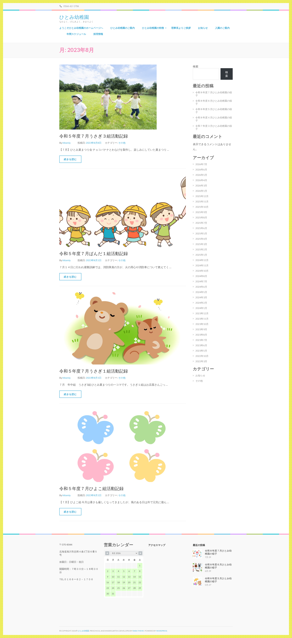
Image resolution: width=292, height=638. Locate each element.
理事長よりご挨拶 (181, 27)
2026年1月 (201, 190)
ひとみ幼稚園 (74, 16)
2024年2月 (201, 302)
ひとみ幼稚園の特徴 (153, 27)
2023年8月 (201, 334)
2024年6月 (201, 286)
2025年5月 (201, 233)
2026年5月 (201, 174)
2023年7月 (201, 339)
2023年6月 (201, 345)
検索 (195, 66)
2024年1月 (201, 308)
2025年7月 (201, 222)
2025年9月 (201, 212)
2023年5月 (201, 350)
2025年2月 (201, 249)
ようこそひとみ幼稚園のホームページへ (81, 27)
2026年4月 (201, 180)
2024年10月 (202, 270)
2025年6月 (201, 228)
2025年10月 (202, 206)
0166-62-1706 (71, 6)
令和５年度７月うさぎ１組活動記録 (93, 370)
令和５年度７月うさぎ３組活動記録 (93, 135)
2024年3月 (201, 297)
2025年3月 (201, 244)
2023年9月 (201, 329)
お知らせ (203, 27)
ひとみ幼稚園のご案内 (122, 27)
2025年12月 (202, 196)
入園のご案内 (222, 27)
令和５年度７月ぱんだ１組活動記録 (93, 253)
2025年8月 (201, 217)
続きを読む (70, 159)
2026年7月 (201, 164)
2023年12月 (202, 313)
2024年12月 (202, 260)
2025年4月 (201, 238)
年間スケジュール (76, 33)
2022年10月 (202, 355)
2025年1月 (201, 254)
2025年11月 (202, 201)
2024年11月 (202, 265)
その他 (121, 142)
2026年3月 (201, 185)
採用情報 (98, 33)
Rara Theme (138, 631)
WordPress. (161, 631)
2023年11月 (202, 318)
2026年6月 (201, 169)
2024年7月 (201, 281)
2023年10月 (202, 324)
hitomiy (67, 142)
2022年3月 (201, 361)
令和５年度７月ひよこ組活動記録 (91, 488)
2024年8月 (201, 276)
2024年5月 (201, 292)
